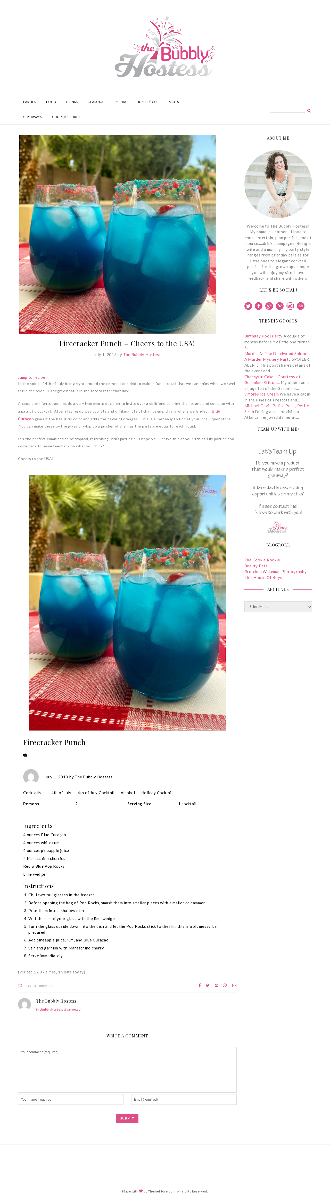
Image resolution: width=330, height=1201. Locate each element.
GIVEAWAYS (32, 117)
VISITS (174, 102)
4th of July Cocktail (96, 792)
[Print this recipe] (25, 755)
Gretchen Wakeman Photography (275, 571)
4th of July (61, 792)
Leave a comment (38, 986)
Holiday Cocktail (157, 792)
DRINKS (72, 102)
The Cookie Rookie (262, 560)
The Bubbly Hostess (142, 354)
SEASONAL (96, 102)
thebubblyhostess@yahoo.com (60, 1009)
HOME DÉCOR (148, 102)
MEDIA (121, 102)
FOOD (51, 102)
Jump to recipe (31, 377)
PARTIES (29, 102)
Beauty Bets (256, 565)
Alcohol (128, 792)
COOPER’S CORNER (67, 117)
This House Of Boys (263, 577)
